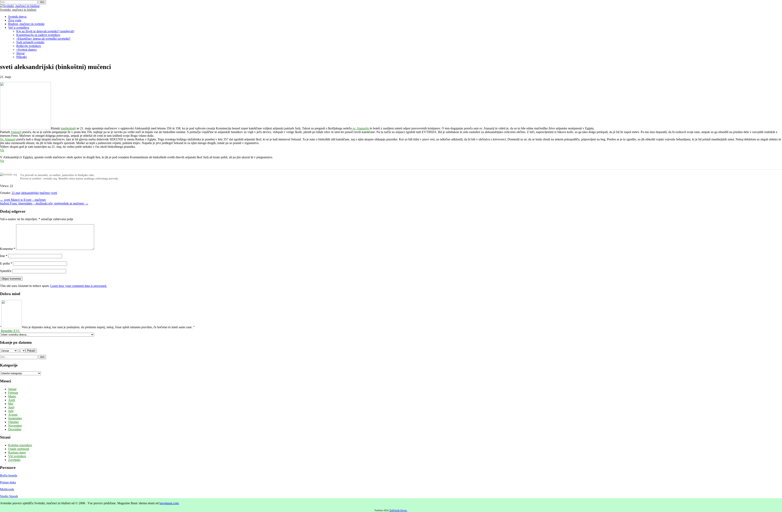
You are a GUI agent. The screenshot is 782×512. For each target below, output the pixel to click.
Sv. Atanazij (7, 139)
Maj (10, 403)
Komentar (7, 249)
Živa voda (14, 20)
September (15, 418)
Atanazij (16, 132)
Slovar (20, 53)
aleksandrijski (30, 193)
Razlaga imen (17, 452)
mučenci (45, 193)
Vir (2, 150)
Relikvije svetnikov (28, 46)
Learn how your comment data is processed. (78, 286)
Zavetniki (14, 460)
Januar (12, 389)
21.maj (16, 193)
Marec (12, 396)
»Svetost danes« (26, 49)
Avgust (12, 414)
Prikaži (31, 350)
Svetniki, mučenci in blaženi (18, 9)
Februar (13, 392)
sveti (54, 193)
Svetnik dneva (17, 16)
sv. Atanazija (361, 128)
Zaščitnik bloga (398, 510)
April (11, 400)
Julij (10, 411)
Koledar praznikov (20, 445)
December (14, 429)
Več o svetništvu (18, 27)
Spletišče (5, 271)
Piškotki (21, 57)
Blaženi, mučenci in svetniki (26, 24)
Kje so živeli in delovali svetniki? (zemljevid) (45, 31)
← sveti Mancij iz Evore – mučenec (23, 199)
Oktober (13, 422)
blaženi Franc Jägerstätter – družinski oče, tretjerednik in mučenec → (44, 203)
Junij (11, 407)
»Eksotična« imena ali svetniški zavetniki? (43, 38)
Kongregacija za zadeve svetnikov (38, 35)
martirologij (68, 128)
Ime (3, 256)
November (15, 425)
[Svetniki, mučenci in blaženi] (20, 6)
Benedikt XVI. (10, 331)
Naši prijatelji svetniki (30, 42)
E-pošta (6, 263)
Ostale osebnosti (18, 449)
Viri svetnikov (17, 456)
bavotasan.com (169, 503)
